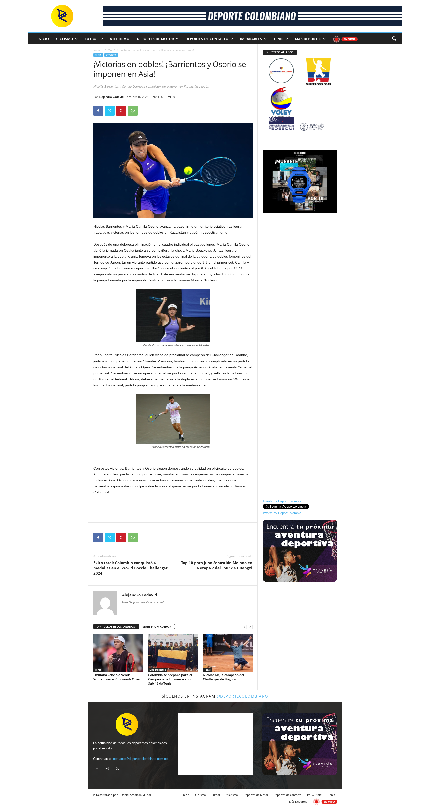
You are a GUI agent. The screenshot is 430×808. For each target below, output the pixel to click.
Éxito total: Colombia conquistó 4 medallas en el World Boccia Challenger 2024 (130, 568)
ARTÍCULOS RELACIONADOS (116, 626)
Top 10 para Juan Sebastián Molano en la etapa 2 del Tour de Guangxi (216, 565)
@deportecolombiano (242, 696)
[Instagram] (108, 769)
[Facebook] (98, 111)
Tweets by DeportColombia (282, 501)
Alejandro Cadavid (111, 97)
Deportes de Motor (155, 38)
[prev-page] (244, 626)
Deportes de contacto (206, 38)
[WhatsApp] (133, 111)
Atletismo (119, 38)
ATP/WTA (110, 50)
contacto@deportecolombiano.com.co (140, 759)
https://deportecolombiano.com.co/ (143, 602)
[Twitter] (110, 111)
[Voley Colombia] (300, 90)
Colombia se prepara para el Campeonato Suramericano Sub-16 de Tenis (170, 679)
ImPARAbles (251, 38)
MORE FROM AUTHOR (156, 626)
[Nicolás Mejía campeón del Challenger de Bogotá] (228, 653)
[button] (394, 38)
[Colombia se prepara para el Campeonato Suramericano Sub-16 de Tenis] (173, 653)
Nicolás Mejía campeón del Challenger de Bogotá (223, 677)
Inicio (43, 38)
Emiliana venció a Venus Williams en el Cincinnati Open (116, 677)
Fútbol (91, 38)
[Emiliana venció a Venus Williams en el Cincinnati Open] (118, 653)
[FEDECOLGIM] (300, 127)
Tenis (278, 38)
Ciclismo (64, 38)
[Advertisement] (173, 508)
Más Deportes (308, 38)
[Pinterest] (121, 111)
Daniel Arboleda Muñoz (136, 795)
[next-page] (250, 626)
